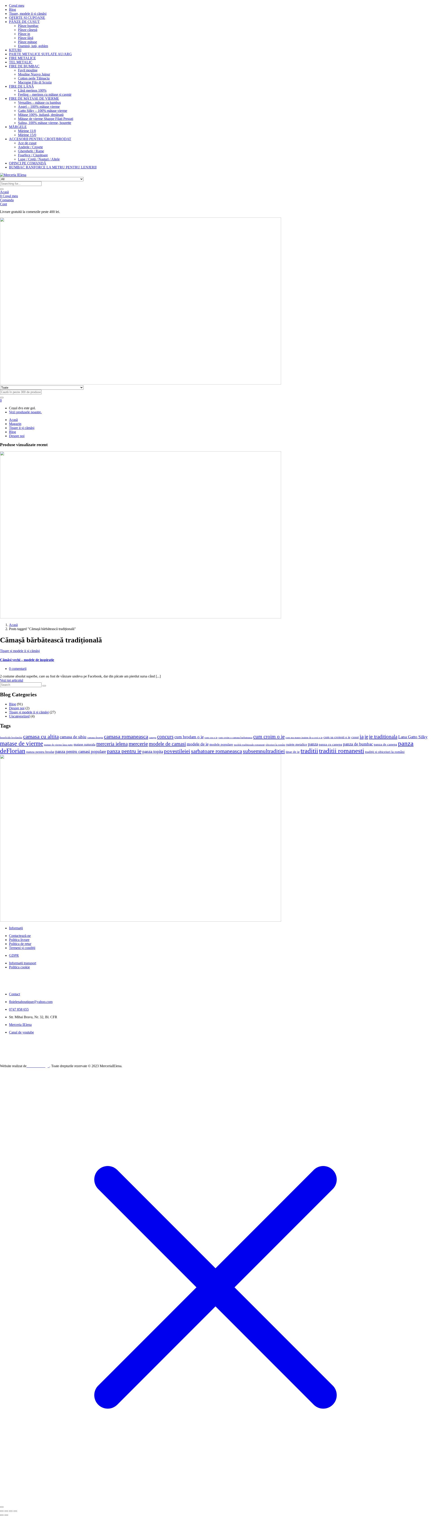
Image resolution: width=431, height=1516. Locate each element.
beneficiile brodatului (11, 737)
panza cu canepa (330, 744)
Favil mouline (27, 70)
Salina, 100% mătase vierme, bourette (44, 123)
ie (366, 736)
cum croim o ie (269, 736)
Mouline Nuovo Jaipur (34, 74)
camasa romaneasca (126, 736)
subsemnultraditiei (264, 751)
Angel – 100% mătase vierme (39, 106)
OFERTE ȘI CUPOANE (27, 18)
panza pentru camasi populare (80, 751)
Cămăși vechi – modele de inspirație (27, 660)
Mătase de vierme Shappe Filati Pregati (45, 119)
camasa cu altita (41, 736)
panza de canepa (385, 744)
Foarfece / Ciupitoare (33, 155)
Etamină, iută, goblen (33, 46)
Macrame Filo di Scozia (35, 82)
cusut (355, 737)
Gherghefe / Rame (31, 151)
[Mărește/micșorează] (2, 1511)
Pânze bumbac (28, 26)
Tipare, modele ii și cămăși (27, 13)
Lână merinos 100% (32, 90)
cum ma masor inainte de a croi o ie (304, 737)
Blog (12, 9)
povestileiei (177, 751)
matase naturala (84, 744)
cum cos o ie (211, 737)
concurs (165, 736)
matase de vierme (21, 743)
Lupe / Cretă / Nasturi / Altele (39, 159)
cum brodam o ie (189, 737)
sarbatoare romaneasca (216, 751)
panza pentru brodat (40, 752)
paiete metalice (296, 744)
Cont (3, 204)
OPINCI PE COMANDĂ (27, 163)
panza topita (152, 751)
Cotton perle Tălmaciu (34, 78)
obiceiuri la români (275, 745)
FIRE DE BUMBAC (24, 66)
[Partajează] (11, 1511)
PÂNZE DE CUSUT (24, 22)
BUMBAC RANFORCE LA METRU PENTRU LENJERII (53, 167)
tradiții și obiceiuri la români (385, 752)
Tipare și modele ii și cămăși (20, 651)
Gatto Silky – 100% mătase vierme (42, 111)
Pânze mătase (27, 42)
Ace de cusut (27, 143)
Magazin (15, 424)
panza (313, 744)
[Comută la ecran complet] (6, 1511)
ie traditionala (383, 736)
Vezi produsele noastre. (25, 412)
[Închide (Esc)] (15, 1511)
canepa (152, 737)
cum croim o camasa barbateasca (235, 737)
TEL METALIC (20, 62)
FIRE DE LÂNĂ (21, 86)
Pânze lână (25, 38)
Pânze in (24, 34)
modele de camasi (167, 744)
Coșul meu (16, 5)
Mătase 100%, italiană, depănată (41, 115)
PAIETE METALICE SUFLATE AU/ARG (40, 54)
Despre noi (16, 436)
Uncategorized (19, 716)
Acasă (4, 192)
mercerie (138, 743)
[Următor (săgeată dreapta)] (6, 1515)
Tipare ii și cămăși (21, 428)
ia (362, 736)
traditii (309, 750)
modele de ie (198, 744)
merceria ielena (112, 744)
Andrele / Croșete (30, 147)
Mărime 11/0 (27, 131)
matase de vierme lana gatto (58, 745)
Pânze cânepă (27, 30)
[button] (1, 400)
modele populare (221, 744)
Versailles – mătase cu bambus (39, 102)
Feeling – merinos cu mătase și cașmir (44, 94)
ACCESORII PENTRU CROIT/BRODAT (40, 139)
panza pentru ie (124, 751)
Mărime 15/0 (27, 135)
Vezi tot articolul (11, 680)
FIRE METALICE (22, 58)
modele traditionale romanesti (249, 745)
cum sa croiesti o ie (336, 737)
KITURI (15, 50)
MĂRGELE (18, 127)
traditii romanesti (341, 750)
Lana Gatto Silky (413, 737)
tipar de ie (293, 752)
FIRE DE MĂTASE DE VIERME (34, 98)
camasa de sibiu (73, 737)
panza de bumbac (358, 744)
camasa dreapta (95, 737)
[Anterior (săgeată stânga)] (2, 1515)
